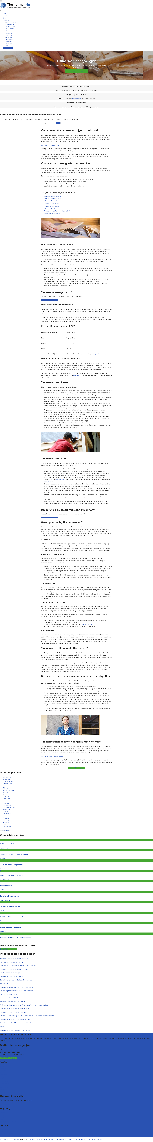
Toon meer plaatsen (5, 830)
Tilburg (5, 788)
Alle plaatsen (4, 1092)
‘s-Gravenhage (8, 781)
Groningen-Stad (8, 790)
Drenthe (9, 44)
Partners (70, 1139)
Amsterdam (7, 777)
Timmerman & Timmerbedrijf (9, 1139)
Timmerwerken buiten (51, 207)
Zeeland (9, 35)
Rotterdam (6, 779)
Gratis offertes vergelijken (76, 71)
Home (5, 14)
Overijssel (9, 37)
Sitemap (32, 1139)
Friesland (9, 41)
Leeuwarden (7, 826)
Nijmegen (6, 796)
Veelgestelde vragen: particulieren (11, 1115)
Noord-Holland (11, 22)
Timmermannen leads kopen (9, 1102)
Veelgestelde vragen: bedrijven (10, 1117)
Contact (2, 1113)
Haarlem (6, 801)
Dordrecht (6, 820)
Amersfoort (7, 805)
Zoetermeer (7, 814)
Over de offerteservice (7, 1131)
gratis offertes (76, 98)
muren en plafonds (87, 624)
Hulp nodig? (4, 1119)
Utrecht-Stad (7, 784)
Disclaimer (62, 1139)
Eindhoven (6, 786)
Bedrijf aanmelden (6, 1104)
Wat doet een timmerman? (53, 196)
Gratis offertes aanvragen (8, 949)
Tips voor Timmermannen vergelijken (12, 1121)
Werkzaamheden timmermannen (55, 201)
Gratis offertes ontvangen (49, 517)
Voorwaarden (53, 1139)
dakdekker (47, 482)
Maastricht (6, 818)
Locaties (6, 20)
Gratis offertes (8, 48)
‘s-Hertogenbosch (9, 807)
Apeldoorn (6, 809)
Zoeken (58, 123)
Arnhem (6, 803)
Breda (5, 794)
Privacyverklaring (42, 1139)
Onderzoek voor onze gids (8, 1136)
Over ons (9, 16)
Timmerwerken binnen (51, 203)
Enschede (6, 799)
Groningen (9, 39)
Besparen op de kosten (52, 213)
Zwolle (5, 811)
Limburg (9, 33)
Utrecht (8, 31)
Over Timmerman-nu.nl (8, 1129)
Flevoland (9, 46)
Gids (4, 18)
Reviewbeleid (98, 1139)
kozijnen (47, 497)
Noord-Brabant (11, 26)
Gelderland (10, 29)
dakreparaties (60, 479)
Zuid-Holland (10, 24)
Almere (5, 792)
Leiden (5, 816)
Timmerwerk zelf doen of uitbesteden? (57, 211)
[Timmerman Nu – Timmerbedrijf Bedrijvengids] (15, 8)
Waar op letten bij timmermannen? (55, 209)
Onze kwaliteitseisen (7, 1134)
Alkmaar (6, 822)
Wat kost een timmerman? (53, 199)
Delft (4, 824)
